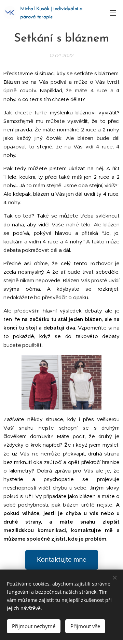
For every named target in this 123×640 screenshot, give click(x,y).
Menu (113, 12)
